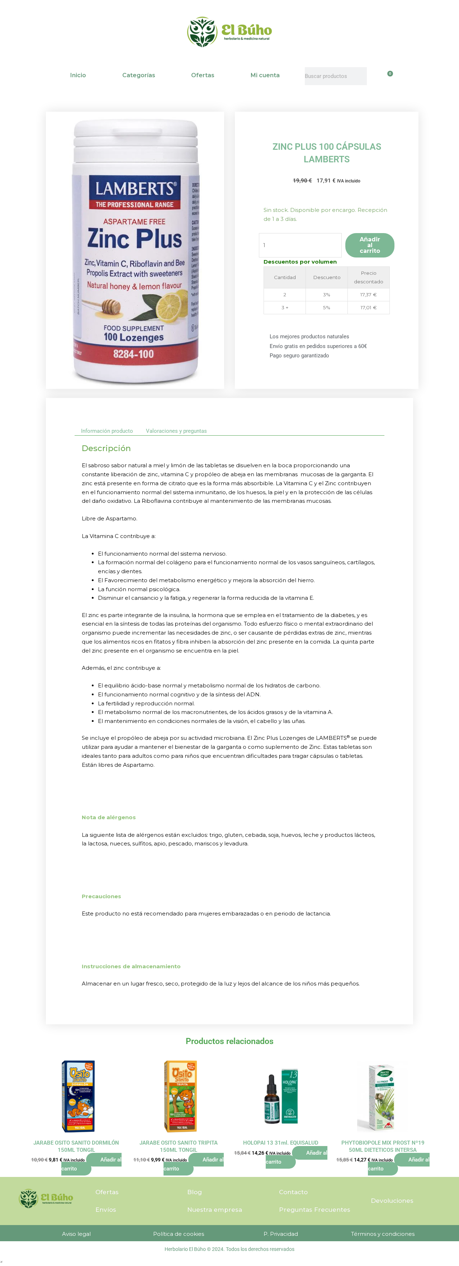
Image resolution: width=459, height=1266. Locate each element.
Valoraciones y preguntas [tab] (176, 431)
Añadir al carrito (370, 245)
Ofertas (202, 75)
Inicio (78, 75)
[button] (1, 1261)
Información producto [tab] (107, 431)
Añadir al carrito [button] (91, 1164)
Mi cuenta (265, 75)
